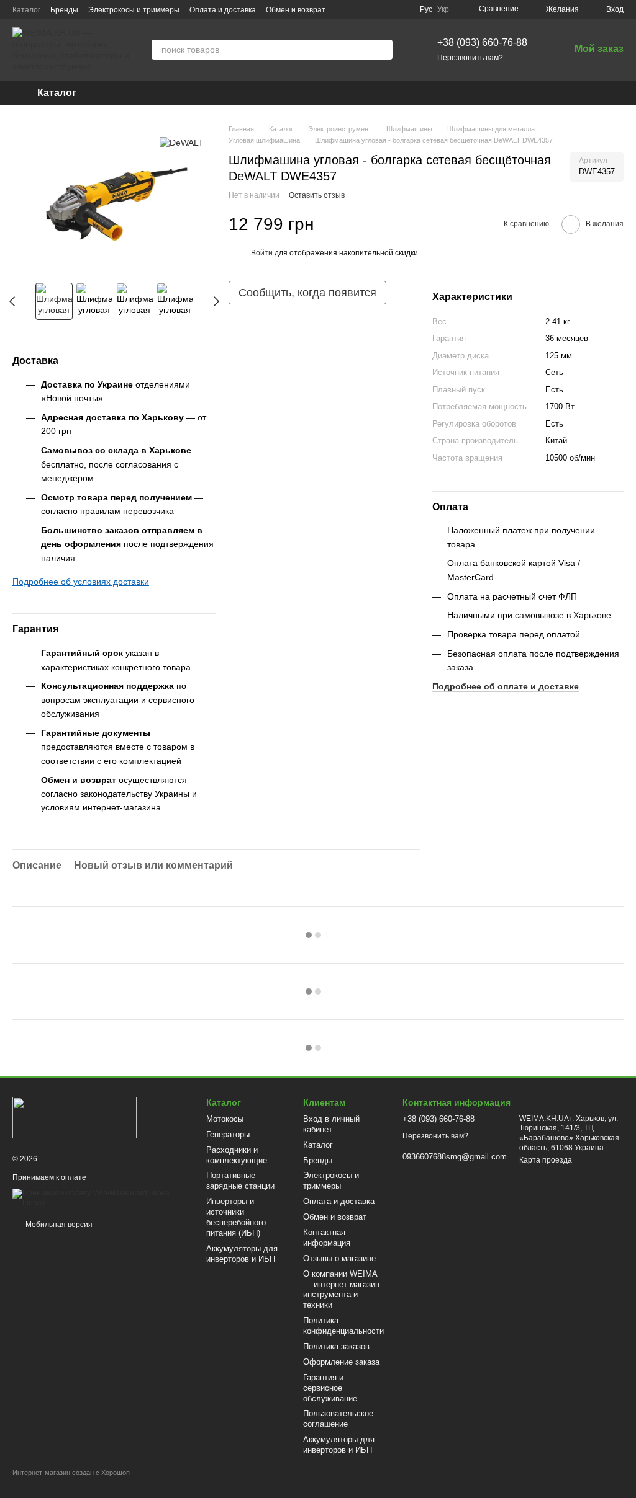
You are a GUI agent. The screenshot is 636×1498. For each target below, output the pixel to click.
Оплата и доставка (222, 10)
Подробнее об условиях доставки (80, 582)
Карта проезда (545, 1160)
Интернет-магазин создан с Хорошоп (71, 1472)
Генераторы (228, 1134)
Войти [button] (262, 253)
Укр (443, 9)
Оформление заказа (341, 1362)
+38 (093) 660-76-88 (482, 42)
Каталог (26, 10)
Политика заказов (336, 1346)
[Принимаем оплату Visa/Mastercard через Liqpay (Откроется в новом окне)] (100, 1198)
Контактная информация (326, 1238)
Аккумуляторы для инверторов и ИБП (242, 1254)
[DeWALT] (182, 142)
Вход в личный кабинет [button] (331, 1124)
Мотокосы (224, 1119)
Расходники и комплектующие (236, 1155)
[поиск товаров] (383, 50)
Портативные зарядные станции (240, 1180)
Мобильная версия (58, 1224)
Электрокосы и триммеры (133, 10)
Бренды (64, 10)
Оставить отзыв (317, 195)
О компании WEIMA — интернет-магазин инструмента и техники (341, 1289)
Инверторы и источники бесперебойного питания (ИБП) (236, 1217)
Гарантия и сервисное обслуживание (330, 1388)
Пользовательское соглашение (338, 1419)
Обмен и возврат (295, 10)
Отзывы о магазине (339, 1258)
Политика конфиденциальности (343, 1326)
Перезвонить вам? (470, 57)
